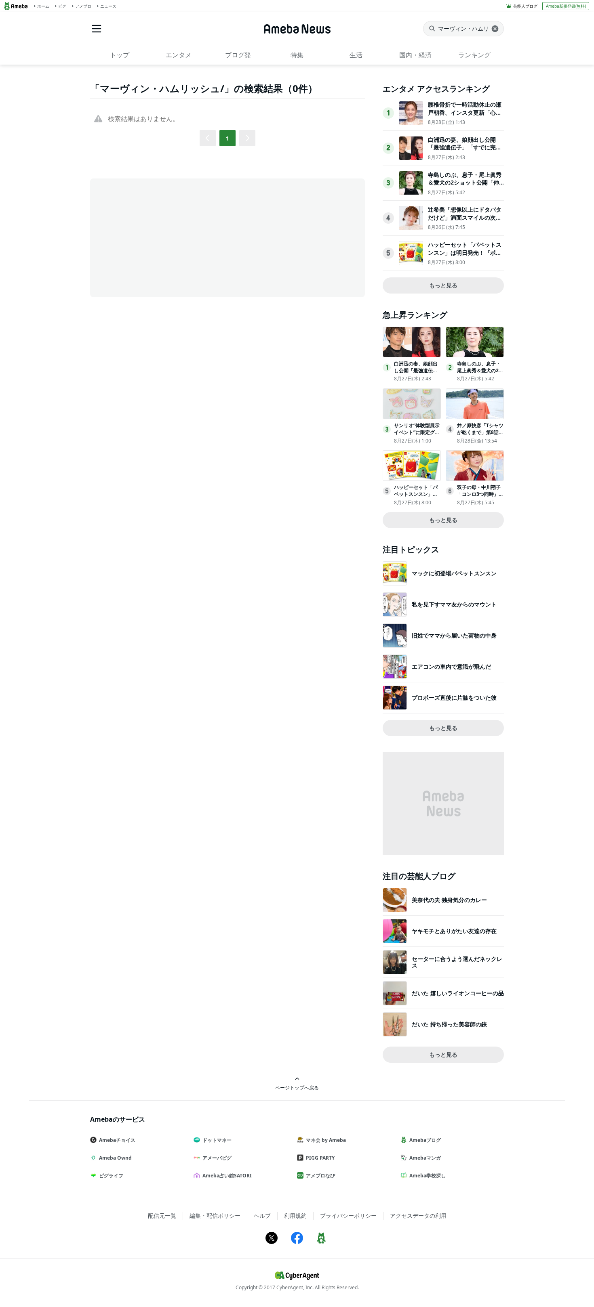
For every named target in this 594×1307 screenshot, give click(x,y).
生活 (356, 54)
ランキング (474, 54)
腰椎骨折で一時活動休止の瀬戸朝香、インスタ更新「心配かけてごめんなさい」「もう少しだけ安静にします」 (464, 116)
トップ (119, 54)
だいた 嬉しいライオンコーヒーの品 (458, 993)
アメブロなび (320, 1175)
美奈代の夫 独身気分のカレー (449, 900)
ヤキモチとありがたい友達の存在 (454, 931)
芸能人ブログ (525, 6)
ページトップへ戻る (297, 1087)
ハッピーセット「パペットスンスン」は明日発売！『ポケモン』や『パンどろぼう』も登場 (464, 256)
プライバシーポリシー (348, 1215)
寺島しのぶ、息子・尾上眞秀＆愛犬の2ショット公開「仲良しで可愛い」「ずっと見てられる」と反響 (464, 186)
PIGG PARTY (320, 1157)
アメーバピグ (217, 1157)
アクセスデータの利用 (418, 1215)
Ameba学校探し (427, 1175)
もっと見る (443, 285)
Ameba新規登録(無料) (566, 6)
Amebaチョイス (117, 1140)
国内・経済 (415, 54)
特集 (297, 54)
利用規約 (295, 1215)
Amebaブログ (425, 1140)
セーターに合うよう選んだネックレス (457, 962)
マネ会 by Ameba (326, 1140)
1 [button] (227, 138)
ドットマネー (217, 1140)
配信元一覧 (162, 1215)
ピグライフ (111, 1175)
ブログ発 (238, 54)
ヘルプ (262, 1215)
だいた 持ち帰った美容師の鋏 (449, 1024)
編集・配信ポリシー (215, 1215)
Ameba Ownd (115, 1157)
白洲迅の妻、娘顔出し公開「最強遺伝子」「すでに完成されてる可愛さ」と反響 (464, 147)
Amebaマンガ (425, 1157)
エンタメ (179, 54)
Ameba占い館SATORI (227, 1175)
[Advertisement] (162, 237)
